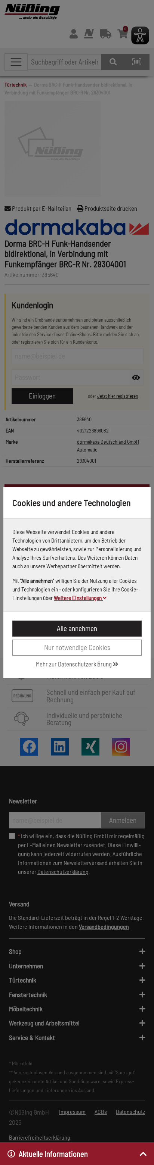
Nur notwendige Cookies (77, 647)
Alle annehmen (77, 628)
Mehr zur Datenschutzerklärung (74, 664)
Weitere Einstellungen (78, 597)
